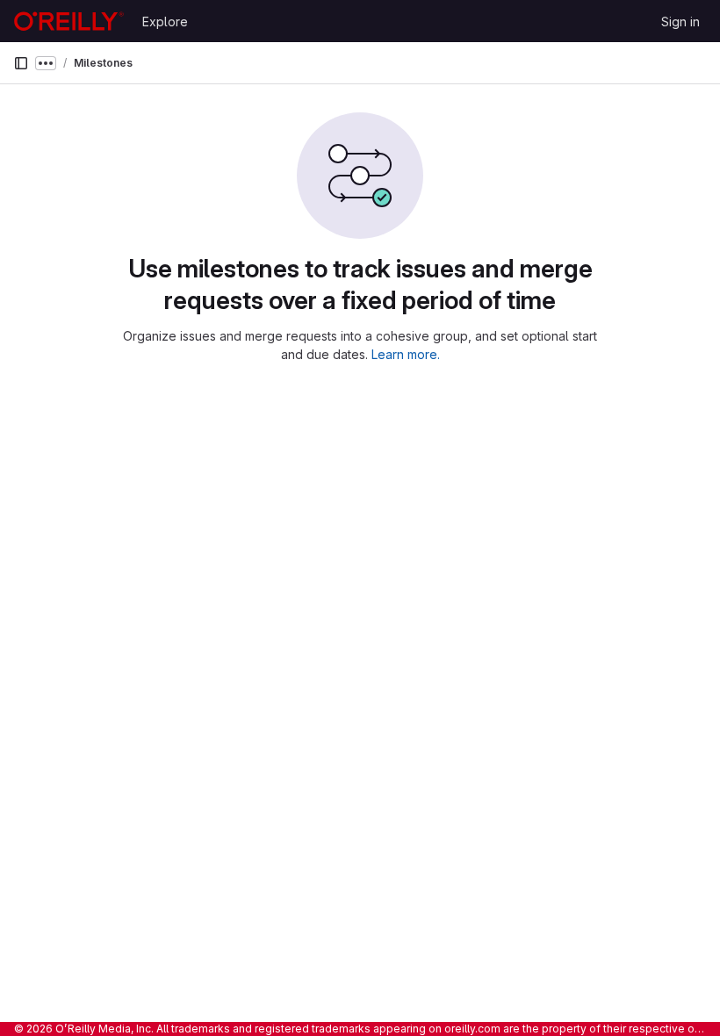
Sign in (680, 21)
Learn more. (405, 354)
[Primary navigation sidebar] (21, 63)
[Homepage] (69, 21)
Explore (165, 21)
